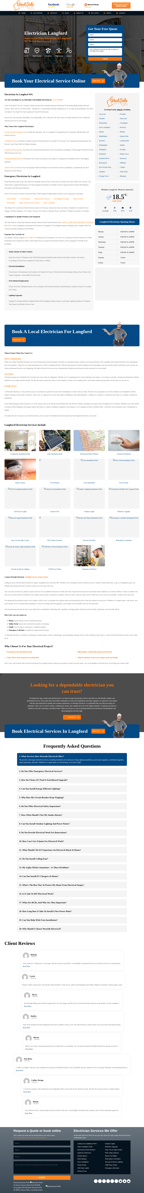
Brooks (81, 222)
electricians (31, 237)
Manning (123, 176)
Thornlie (102, 118)
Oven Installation (83, 1162)
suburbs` (120, 110)
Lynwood (102, 114)
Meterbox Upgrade (111, 1147)
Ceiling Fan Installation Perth (87, 1143)
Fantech (89, 222)
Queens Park (124, 136)
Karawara (123, 158)
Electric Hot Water (111, 1156)
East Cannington (104, 127)
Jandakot (102, 172)
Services (53, 13)
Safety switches (78, 199)
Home (23, 13)
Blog (67, 13)
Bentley (122, 132)
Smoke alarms (11, 199)
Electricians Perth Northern (86, 1150)
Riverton (102, 141)
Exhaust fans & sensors (42, 199)
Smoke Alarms (82, 1156)
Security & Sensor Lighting (114, 1162)
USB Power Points (111, 1165)
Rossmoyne (103, 163)
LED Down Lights (83, 1168)
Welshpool (102, 149)
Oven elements (25, 199)
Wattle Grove (124, 154)
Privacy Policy (25, 1190)
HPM (70, 222)
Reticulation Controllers (113, 1159)
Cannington (124, 123)
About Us (79, 13)
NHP (75, 222)
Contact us (72, 717)
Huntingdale (103, 145)
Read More (26, 966)
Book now (17, 340)
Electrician (37, 13)
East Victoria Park (105, 167)
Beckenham (103, 123)
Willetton (123, 163)
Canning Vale (124, 141)
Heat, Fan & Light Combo (113, 1150)
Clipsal (64, 222)
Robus (9, 225)
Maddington (103, 136)
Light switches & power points (29, 203)
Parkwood (123, 118)
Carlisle (122, 167)
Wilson (101, 132)
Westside (78, 1135)
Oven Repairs (82, 1159)
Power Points (81, 1165)
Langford (56, 100)
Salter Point (124, 172)
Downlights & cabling (61, 199)
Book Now (96, 81)
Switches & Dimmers (84, 1153)
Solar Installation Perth (85, 1147)
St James (123, 149)
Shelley (122, 145)
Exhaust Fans (82, 1171)
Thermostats (11, 203)
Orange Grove (104, 176)
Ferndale (123, 114)
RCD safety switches (112, 1153)
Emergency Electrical (112, 1168)
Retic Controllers (49, 203)
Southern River (104, 158)
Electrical (85, 1135)
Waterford (102, 154)
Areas (108, 13)
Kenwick (123, 127)
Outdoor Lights (110, 1143)
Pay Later (95, 13)
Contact (122, 13)
